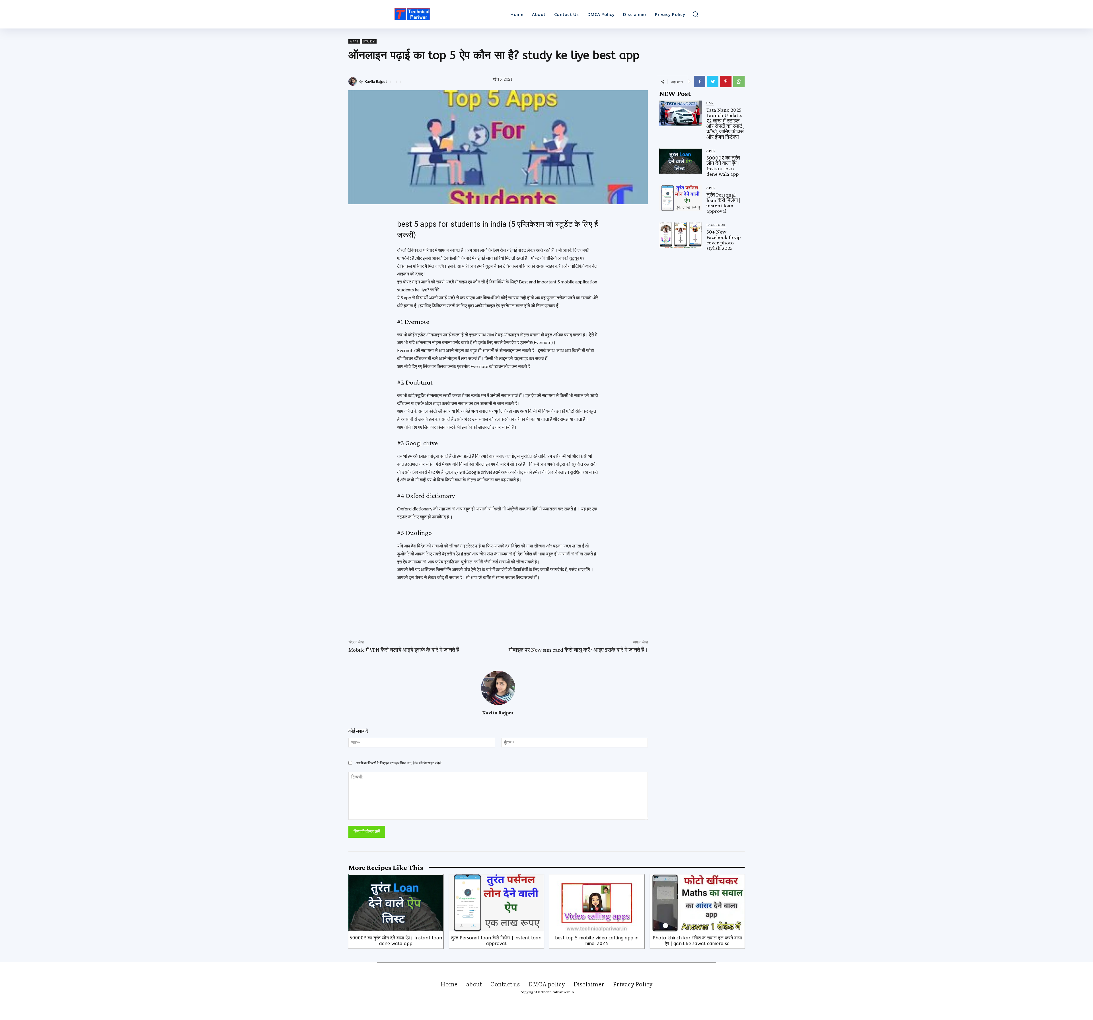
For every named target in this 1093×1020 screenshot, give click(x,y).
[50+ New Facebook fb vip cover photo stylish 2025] (680, 235)
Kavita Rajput (376, 81)
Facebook (716, 224)
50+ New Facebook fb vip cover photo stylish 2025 (723, 240)
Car (710, 103)
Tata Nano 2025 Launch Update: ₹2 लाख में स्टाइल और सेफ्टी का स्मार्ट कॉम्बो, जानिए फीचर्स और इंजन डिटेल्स (725, 123)
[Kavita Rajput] (353, 81)
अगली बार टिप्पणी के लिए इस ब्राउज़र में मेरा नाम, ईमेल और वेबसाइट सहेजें (398, 763)
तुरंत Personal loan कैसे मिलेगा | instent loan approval (723, 203)
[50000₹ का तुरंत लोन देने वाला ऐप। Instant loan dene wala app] (680, 161)
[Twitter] (712, 81)
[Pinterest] (726, 81)
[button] (695, 14)
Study (369, 41)
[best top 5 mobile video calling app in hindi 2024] (596, 902)
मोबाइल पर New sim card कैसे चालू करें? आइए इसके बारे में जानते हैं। (578, 650)
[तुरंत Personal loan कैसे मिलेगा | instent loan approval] (680, 198)
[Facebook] (699, 81)
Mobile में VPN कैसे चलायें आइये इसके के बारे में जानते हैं (403, 650)
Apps (354, 41)
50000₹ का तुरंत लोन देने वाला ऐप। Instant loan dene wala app (723, 166)
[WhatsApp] (739, 81)
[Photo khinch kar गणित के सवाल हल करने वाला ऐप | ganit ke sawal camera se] (697, 902)
